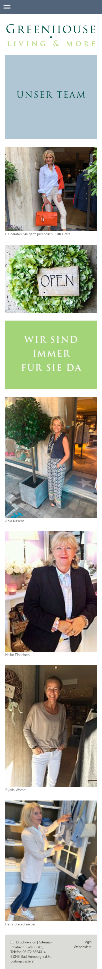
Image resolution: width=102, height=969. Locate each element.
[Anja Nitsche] (51, 457)
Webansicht (83, 947)
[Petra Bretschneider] (51, 861)
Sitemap (45, 942)
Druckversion (26, 942)
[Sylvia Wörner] (51, 726)
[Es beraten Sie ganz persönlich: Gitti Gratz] (51, 189)
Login (87, 942)
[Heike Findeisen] (51, 591)
